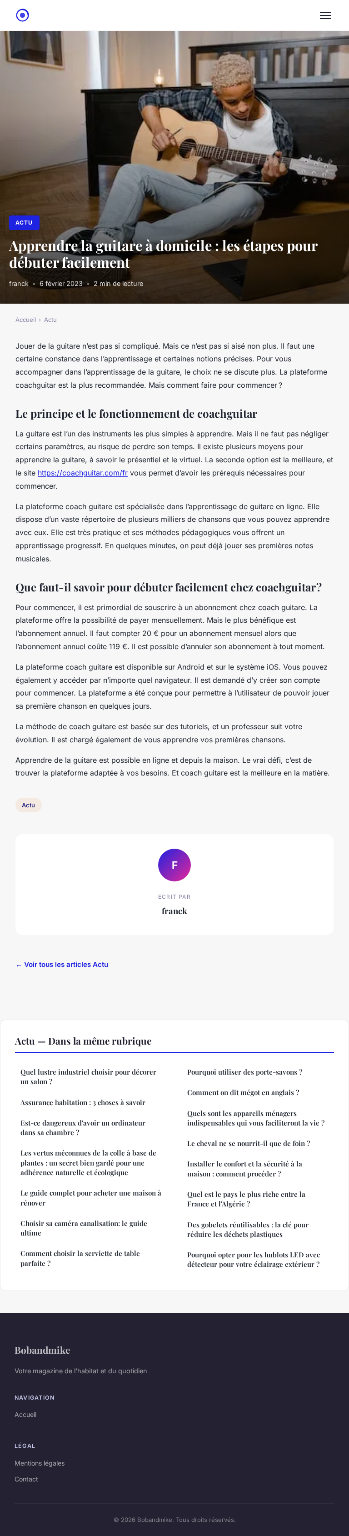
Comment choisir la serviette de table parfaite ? (80, 1258)
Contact (26, 1479)
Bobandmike (42, 1349)
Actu (24, 222)
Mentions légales (40, 1463)
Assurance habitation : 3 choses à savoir (82, 1102)
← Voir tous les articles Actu (61, 964)
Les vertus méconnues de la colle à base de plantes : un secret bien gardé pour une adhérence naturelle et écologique (88, 1162)
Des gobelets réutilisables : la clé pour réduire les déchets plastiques (248, 1229)
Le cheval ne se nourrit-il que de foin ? (248, 1143)
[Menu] (325, 15)
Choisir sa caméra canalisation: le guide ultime (83, 1228)
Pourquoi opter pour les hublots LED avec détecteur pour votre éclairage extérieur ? (253, 1259)
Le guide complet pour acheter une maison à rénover (90, 1197)
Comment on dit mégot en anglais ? (243, 1092)
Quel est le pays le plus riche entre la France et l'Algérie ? (246, 1199)
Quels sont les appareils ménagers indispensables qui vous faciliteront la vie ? (255, 1118)
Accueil (25, 319)
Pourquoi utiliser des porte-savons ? (244, 1071)
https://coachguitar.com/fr (83, 472)
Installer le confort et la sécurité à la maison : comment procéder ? (244, 1168)
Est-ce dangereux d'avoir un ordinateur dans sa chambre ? (82, 1127)
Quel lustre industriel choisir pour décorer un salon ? (88, 1076)
